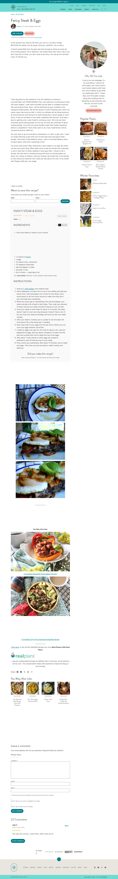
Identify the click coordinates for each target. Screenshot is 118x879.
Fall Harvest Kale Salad (99, 183)
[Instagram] (95, 867)
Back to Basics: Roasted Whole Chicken (100, 167)
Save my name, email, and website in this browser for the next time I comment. (33, 795)
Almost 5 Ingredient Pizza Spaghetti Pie (87, 142)
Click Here (15, 647)
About (77, 5)
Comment (14, 760)
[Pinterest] (105, 867)
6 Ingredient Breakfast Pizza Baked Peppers (40, 574)
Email (38, 198)
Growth (58, 867)
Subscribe (65, 201)
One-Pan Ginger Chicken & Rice (32, 700)
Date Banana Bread (101, 141)
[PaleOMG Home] (23, 7)
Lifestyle (95, 9)
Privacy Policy (87, 877)
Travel (39, 867)
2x (63, 225)
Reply (67, 825)
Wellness (78, 9)
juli (19, 26)
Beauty (51, 867)
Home (12, 14)
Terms (93, 877)
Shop (99, 5)
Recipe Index (20, 14)
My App (104, 5)
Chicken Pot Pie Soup (87, 166)
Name (13, 198)
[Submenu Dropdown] (66, 9)
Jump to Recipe (17, 33)
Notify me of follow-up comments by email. (26, 801)
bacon (28, 257)
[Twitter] (102, 867)
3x (66, 225)
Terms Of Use (92, 5)
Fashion (32, 867)
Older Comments (18, 841)
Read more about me (94, 110)
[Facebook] (98, 867)
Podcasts (66, 867)
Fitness (62, 9)
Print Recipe (62, 216)
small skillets (29, 289)
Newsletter (83, 5)
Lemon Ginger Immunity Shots (98, 221)
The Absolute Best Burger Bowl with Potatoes (17, 702)
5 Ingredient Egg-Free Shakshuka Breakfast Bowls (40, 639)
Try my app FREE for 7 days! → (59, 1)
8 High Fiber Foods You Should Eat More (63, 701)
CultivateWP (104, 877)
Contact (72, 5)
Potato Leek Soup (48, 700)
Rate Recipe (29, 33)
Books (87, 9)
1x (59, 225)
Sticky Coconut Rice (99, 208)
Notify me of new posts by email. (22, 806)
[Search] (105, 9)
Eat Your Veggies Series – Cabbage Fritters (100, 197)
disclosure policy (38, 37)
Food (70, 9)
